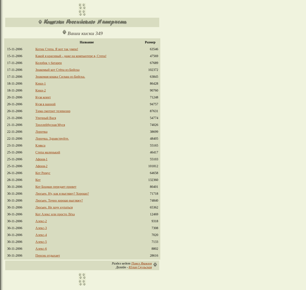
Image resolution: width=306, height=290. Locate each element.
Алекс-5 (41, 242)
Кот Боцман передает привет (55, 186)
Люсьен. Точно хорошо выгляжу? (59, 200)
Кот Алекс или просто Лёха (55, 214)
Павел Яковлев (141, 263)
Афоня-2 (41, 166)
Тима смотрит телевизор (52, 111)
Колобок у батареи (48, 63)
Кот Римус (42, 173)
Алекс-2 (41, 221)
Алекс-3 (41, 228)
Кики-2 (40, 90)
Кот (38, 180)
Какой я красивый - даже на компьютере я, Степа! (70, 56)
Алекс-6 (41, 248)
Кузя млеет (43, 97)
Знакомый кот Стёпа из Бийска (57, 70)
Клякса (40, 145)
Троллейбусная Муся (50, 125)
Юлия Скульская (140, 267)
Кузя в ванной (45, 104)
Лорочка (41, 131)
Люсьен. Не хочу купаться (54, 207)
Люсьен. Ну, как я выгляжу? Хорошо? (62, 193)
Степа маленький (47, 152)
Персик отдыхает (47, 255)
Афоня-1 (41, 159)
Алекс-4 (41, 235)
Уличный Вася (45, 118)
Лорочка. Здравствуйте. (52, 138)
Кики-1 (40, 83)
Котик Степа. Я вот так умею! (56, 49)
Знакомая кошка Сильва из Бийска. (60, 76)
